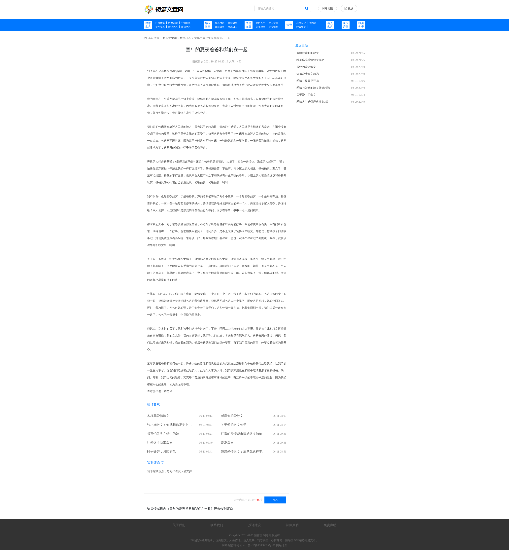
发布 (275, 499)
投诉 (351, 8)
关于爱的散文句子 (233, 424)
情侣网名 (173, 26)
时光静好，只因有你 (161, 451)
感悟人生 (260, 22)
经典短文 (301, 26)
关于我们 (179, 525)
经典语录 (173, 22)
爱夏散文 (227, 442)
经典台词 (219, 22)
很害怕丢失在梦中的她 (163, 433)
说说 (289, 24)
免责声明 (330, 525)
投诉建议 (254, 525)
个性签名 (160, 26)
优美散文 (273, 26)
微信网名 (186, 26)
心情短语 (186, 22)
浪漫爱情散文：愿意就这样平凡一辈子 (243, 452)
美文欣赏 (260, 26)
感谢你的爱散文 (232, 416)
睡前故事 (219, 26)
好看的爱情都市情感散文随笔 (241, 433)
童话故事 (232, 22)
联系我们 (216, 525)
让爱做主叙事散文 (160, 442)
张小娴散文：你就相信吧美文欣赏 (169, 425)
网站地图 (327, 8)
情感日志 (232, 26)
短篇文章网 (170, 38)
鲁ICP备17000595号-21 (261, 545)
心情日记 (301, 22)
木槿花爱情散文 (158, 416)
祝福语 (313, 22)
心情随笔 (160, 22)
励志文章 (273, 22)
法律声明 (292, 525)
